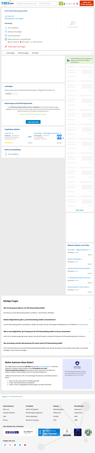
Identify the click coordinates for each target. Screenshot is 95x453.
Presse (5, 420)
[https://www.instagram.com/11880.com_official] (10, 445)
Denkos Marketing (74, 259)
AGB (75, 416)
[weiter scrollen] (92, 53)
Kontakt (35, 53)
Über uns (6, 409)
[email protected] (82, 324)
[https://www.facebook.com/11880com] (5, 445)
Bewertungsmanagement (34, 413)
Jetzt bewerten (33, 122)
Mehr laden (80, 210)
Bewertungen (23, 53)
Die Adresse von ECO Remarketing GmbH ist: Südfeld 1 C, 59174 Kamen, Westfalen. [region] (29, 313)
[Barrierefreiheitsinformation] (74, 3)
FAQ (54, 420)
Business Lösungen (32, 420)
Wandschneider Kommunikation (79, 268)
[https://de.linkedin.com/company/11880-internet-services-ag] (20, 445)
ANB (75, 420)
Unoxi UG (8, 133)
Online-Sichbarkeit (32, 409)
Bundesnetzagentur (45, 366)
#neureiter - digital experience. (78, 250)
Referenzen (57, 413)
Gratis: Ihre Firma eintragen (86, 3)
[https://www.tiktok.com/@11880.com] (15, 445)
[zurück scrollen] (3, 53)
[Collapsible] (90, 307)
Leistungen (10, 53)
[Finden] (61, 3)
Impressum (78, 409)
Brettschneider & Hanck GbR (77, 287)
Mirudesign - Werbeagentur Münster (46, 133)
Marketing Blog (58, 409)
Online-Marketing (31, 416)
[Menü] (78, 3)
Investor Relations (9, 413)
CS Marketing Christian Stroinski (79, 278)
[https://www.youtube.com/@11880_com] (25, 445)
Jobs (4, 416)
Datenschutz (78, 413)
